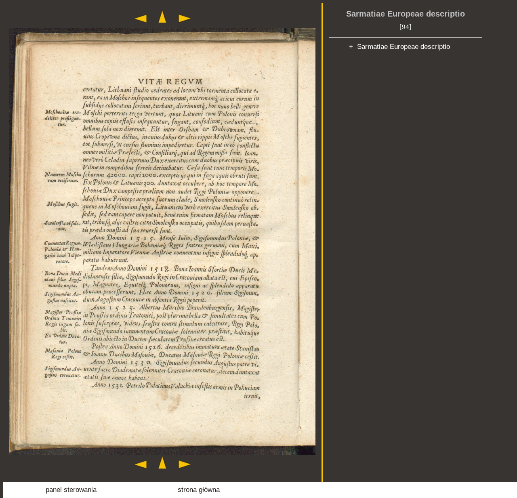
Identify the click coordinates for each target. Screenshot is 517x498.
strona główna (199, 490)
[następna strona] (184, 25)
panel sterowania (71, 490)
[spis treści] (162, 25)
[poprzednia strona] (140, 25)
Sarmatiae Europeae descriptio (405, 13)
